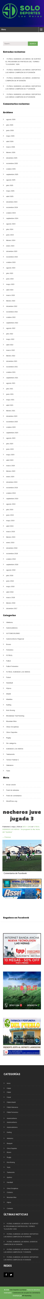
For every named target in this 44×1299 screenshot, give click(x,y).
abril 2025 (9, 196)
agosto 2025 (10, 180)
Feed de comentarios (14, 796)
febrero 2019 (10, 537)
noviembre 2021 (12, 367)
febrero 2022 (10, 356)
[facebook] (6, 1274)
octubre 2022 (11, 317)
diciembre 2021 (11, 361)
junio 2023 (10, 279)
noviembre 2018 (12, 553)
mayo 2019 (10, 520)
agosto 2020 (10, 438)
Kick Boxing (10, 710)
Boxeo (8, 644)
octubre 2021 (11, 372)
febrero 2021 (10, 411)
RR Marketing (26, 1296)
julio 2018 (9, 575)
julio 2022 (9, 334)
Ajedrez (9, 1177)
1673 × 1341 (26, 827)
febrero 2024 (10, 240)
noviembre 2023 (12, 257)
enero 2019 (10, 542)
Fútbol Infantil (11, 1102)
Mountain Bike (11, 721)
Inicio (8, 1083)
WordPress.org (11, 801)
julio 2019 (9, 509)
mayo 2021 (10, 400)
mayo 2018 (10, 586)
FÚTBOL (9, 655)
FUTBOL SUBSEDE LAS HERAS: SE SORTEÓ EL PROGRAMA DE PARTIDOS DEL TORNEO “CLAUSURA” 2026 (23, 61)
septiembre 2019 (12, 499)
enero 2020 (10, 477)
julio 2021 (9, 389)
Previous (6, 837)
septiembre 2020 (12, 433)
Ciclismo (10, 1192)
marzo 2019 (10, 531)
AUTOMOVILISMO (13, 633)
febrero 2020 (10, 471)
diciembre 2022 (11, 306)
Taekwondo (10, 754)
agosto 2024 (10, 224)
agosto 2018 (10, 570)
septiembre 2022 (12, 323)
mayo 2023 (10, 284)
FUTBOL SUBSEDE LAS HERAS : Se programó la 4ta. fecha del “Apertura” (21, 829)
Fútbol (9, 1088)
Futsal (8, 677)
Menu (3, 29)
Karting (8, 705)
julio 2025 (9, 185)
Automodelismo (12, 628)
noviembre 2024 (12, 207)
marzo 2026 (10, 147)
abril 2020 (9, 460)
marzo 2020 (10, 466)
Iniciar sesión (11, 785)
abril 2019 (9, 526)
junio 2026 (10, 130)
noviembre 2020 (12, 422)
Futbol (8, 661)
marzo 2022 (10, 350)
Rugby (8, 738)
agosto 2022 (10, 328)
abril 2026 (9, 141)
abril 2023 (9, 290)
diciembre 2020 (11, 416)
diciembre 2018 (11, 548)
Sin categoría (11, 743)
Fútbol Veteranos (12, 1107)
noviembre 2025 (12, 163)
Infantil (8, 694)
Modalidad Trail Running (15, 716)
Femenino (9, 650)
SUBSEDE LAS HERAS (14, 749)
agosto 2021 (10, 383)
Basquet (9, 1143)
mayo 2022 (10, 339)
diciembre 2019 (11, 482)
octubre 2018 (11, 559)
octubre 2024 (11, 213)
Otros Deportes (11, 732)
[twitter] (11, 1274)
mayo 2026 (10, 136)
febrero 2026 (10, 152)
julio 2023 (9, 273)
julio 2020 (9, 444)
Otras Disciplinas (12, 727)
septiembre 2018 (12, 564)
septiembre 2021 (12, 378)
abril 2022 (9, 345)
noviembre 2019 (12, 488)
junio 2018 (10, 581)
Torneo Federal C (12, 760)
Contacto (10, 1208)
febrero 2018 (10, 603)
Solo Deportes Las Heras (18, 1290)
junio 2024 (10, 235)
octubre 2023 (11, 262)
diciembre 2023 (11, 251)
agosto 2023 (10, 268)
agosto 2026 (10, 119)
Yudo (8, 771)
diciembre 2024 (11, 202)
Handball (9, 683)
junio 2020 (10, 449)
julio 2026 (9, 125)
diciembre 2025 (11, 158)
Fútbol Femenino (12, 1112)
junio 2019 (10, 515)
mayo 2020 (10, 455)
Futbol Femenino (12, 666)
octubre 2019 (11, 493)
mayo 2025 (10, 191)
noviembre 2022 (12, 312)
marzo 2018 (10, 597)
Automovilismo (12, 1118)
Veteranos (9, 765)
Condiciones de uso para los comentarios (26, 1293)
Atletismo (9, 622)
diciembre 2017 (11, 608)
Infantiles (9, 699)
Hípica (8, 688)
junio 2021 (10, 394)
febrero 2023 (10, 301)
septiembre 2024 (12, 218)
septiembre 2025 (12, 174)
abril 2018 (9, 592)
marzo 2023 (10, 295)
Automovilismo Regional (15, 639)
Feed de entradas (12, 790)
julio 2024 (9, 229)
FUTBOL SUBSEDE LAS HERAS (18, 672)
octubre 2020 (11, 427)
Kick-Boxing (11, 1162)
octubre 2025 (11, 169)
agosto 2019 (10, 504)
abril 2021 (9, 405)
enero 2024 (10, 246)
